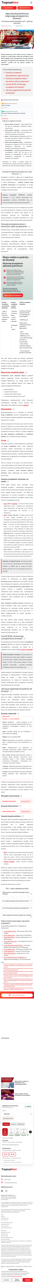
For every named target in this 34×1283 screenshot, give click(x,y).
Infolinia (10, 8)
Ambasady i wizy (4, 1234)
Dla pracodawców (5, 1218)
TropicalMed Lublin (9, 949)
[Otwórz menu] (31, 2)
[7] (6, 858)
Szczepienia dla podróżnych (7, 1222)
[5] (7, 571)
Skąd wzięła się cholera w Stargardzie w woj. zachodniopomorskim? (22, 1083)
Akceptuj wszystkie (27, 1280)
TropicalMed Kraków (10, 931)
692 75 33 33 (7, 1179)
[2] (27, 316)
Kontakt (2, 1216)
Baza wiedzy (3, 1230)
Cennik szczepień (5, 1226)
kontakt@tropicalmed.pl (10, 1182)
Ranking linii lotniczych (5, 1232)
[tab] (5, 1132)
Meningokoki (6, 409)
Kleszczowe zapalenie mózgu (12, 372)
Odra (5, 515)
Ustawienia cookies (27, 1266)
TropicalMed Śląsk (9, 937)
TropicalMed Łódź (9, 951)
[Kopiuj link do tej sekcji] (20, 174)
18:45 (12, 1154)
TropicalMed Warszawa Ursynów (13, 945)
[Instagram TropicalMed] (6, 1191)
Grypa (3, 440)
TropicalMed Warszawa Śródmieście (14, 957)
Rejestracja (26, 8)
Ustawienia (6, 1280)
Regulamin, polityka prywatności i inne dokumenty (11, 1266)
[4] (24, 396)
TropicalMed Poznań (10, 953)
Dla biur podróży (4, 1219)
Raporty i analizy (4, 1235)
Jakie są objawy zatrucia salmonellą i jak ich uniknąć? (22, 1094)
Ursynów (13, 1124)
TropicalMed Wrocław (10, 941)
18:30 (5, 1154)
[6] (27, 581)
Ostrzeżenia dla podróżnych (7, 1237)
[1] (29, 202)
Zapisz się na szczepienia (13, 295)
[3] (26, 328)
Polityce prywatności (17, 1276)
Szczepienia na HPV (5, 1224)
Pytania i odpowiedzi (5, 1239)
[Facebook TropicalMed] (2, 1191)
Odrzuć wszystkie (17, 1280)
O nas (2, 1214)
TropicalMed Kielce (9, 935)
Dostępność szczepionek (6, 1227)
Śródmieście (21, 1124)
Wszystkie (6, 1124)
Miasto (4, 1110)
